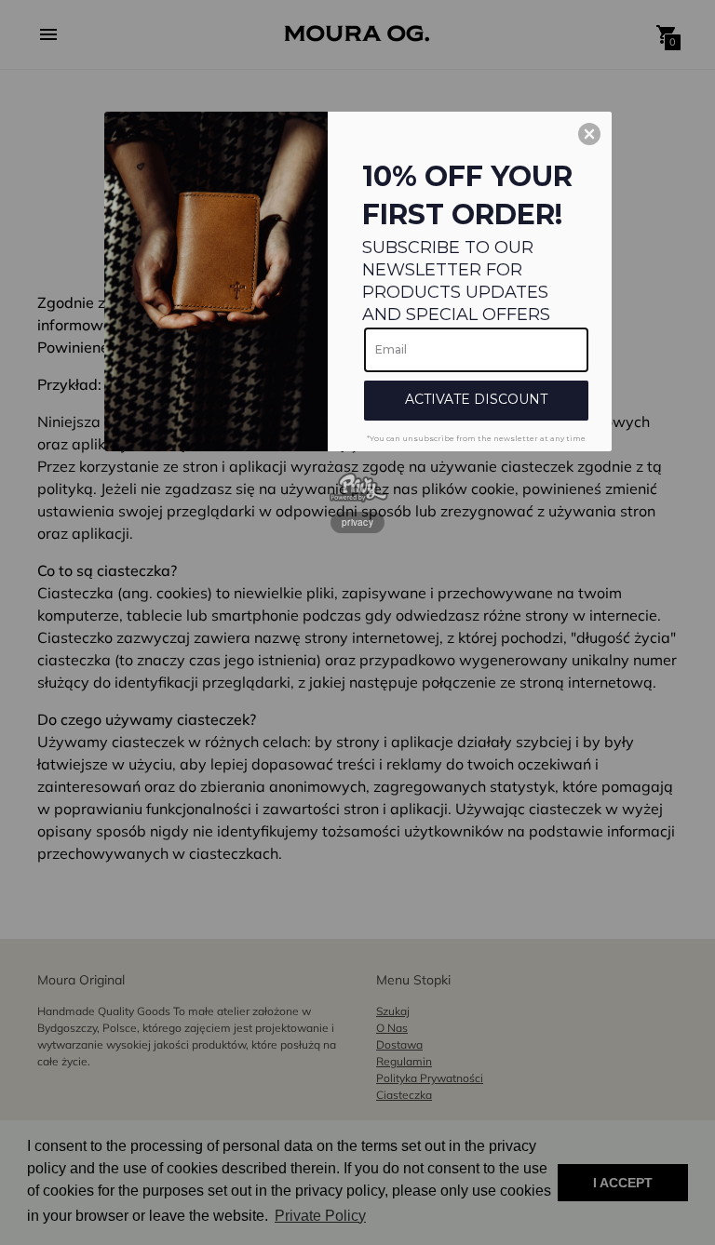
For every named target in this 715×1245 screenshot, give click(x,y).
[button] (589, 134)
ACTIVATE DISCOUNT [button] (476, 399)
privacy (357, 522)
